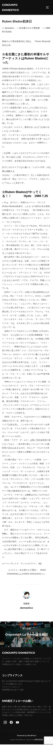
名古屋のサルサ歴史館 (29, 28)
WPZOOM (38, 740)
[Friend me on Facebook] (11, 722)
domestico (9, 28)
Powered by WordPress (26, 735)
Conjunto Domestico (10, 7)
